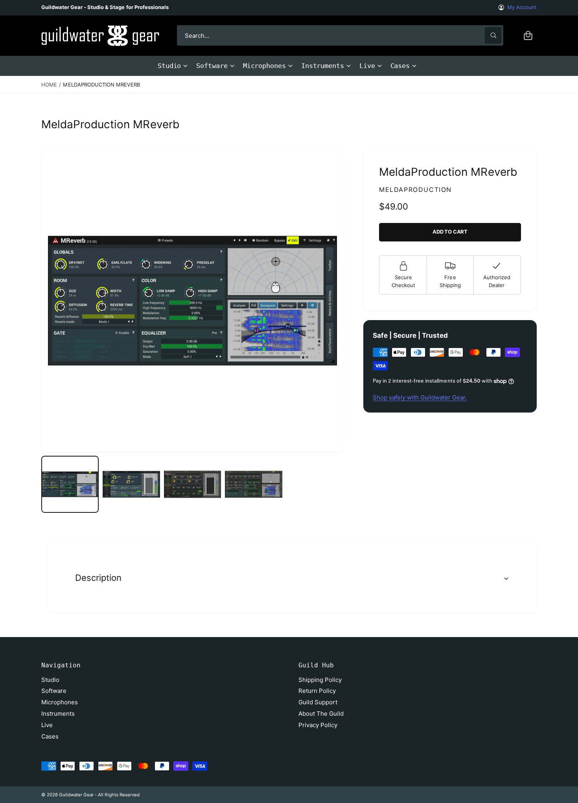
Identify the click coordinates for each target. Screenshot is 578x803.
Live (367, 66)
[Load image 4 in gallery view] (253, 484)
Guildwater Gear (76, 794)
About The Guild (321, 713)
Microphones (264, 66)
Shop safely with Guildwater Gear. (420, 397)
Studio (169, 66)
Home (49, 84)
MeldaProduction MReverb (101, 84)
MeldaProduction (415, 189)
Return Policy (317, 690)
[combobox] (340, 35)
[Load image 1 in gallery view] (70, 484)
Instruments (322, 66)
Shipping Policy (320, 679)
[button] (528, 35)
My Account (522, 7)
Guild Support (317, 702)
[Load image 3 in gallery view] (192, 484)
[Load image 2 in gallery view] (131, 484)
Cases (400, 66)
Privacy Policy (317, 725)
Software (211, 66)
